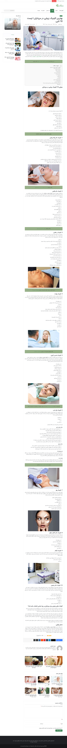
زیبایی (52, 10)
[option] (13, 24)
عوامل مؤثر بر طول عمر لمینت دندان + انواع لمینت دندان (30, 684)
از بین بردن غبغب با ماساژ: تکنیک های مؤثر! (43, 684)
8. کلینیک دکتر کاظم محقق (57, 79)
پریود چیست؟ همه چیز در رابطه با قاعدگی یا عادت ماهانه (9, 57)
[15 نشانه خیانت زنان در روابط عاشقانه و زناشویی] (18, 54)
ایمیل (61, 723)
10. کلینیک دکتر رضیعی (57, 81)
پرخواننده (12, 34)
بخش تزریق (59, 75)
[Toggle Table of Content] (60, 66)
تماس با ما (42, 10)
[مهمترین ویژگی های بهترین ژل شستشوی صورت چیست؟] (56, 690)
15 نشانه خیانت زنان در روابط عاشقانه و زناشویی (9, 53)
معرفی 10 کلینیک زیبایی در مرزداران (55, 67)
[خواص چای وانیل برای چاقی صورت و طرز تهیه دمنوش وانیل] (30, 690)
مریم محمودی (53, 646)
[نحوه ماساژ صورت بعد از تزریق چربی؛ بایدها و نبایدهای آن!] (56, 679)
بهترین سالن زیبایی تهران (41, 228)
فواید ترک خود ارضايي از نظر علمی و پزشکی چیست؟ (10, 44)
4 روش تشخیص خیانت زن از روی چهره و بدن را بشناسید (9, 39)
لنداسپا (33, 746)
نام (61, 719)
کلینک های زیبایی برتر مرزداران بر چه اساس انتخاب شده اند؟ (51, 83)
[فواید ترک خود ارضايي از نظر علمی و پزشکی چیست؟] (18, 45)
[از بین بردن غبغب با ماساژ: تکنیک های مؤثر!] (43, 679)
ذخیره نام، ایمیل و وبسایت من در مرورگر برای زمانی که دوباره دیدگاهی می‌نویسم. (50, 728)
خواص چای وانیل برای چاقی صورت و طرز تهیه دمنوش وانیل (30, 695)
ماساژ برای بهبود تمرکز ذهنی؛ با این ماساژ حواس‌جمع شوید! (13, 28)
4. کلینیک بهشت (58, 71)
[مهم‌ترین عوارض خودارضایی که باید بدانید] (18, 49)
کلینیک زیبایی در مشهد (44, 464)
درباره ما (39, 10)
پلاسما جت (59, 77)
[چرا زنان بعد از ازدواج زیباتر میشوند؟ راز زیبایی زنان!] (43, 690)
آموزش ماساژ (61, 10)
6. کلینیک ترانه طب (58, 73)
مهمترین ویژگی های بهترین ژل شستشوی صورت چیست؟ (58, 695)
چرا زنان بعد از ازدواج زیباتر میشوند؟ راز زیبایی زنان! (44, 695)
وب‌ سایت (41, 723)
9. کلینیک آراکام (58, 80)
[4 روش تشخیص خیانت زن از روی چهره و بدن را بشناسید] (18, 40)
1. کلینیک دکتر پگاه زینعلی (57, 68)
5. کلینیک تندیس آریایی (57, 72)
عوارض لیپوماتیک (50, 406)
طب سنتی (47, 10)
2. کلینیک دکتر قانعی (58, 69)
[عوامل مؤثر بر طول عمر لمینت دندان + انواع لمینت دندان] (30, 679)
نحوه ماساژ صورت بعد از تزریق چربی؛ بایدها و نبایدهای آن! (57, 684)
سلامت (56, 10)
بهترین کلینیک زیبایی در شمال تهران (41, 187)
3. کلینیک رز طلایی (58, 70)
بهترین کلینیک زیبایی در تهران (42, 61)
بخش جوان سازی (58, 74)
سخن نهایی (58, 84)
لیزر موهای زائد (59, 76)
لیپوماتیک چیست (36, 290)
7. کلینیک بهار (59, 78)
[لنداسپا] (59, 5)
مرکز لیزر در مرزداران (37, 351)
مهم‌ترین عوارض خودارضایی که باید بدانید (9, 48)
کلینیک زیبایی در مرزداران (37, 56)
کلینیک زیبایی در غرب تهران (44, 134)
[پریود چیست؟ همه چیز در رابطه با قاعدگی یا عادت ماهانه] (18, 58)
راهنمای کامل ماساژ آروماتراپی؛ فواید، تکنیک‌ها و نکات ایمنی (43, 1)
